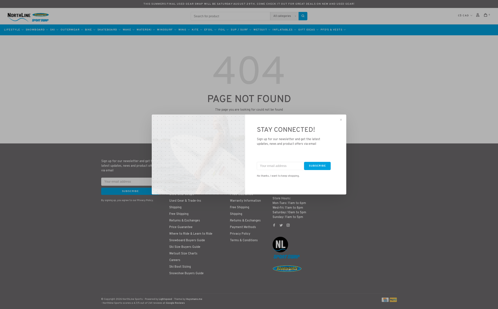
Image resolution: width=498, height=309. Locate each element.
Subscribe (317, 166)
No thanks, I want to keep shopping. (278, 176)
